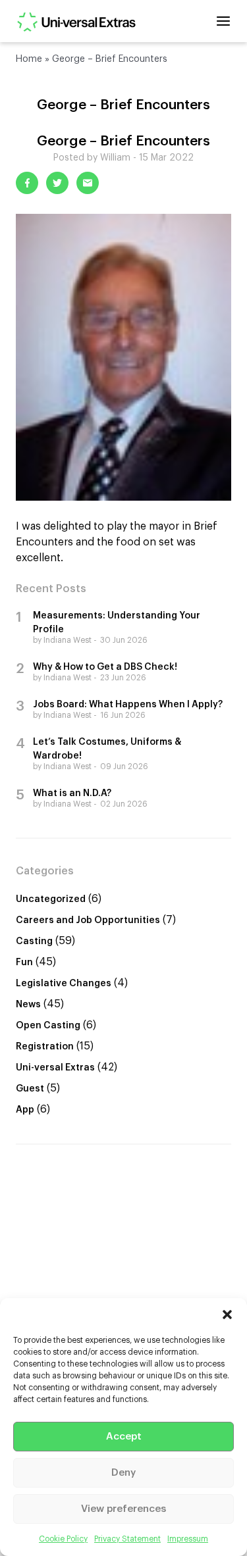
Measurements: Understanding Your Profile (116, 622)
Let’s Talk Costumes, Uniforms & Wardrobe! (107, 749)
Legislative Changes (63, 983)
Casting (34, 941)
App (25, 1110)
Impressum (187, 1539)
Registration (45, 1046)
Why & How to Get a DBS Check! (105, 667)
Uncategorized (51, 899)
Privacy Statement (127, 1539)
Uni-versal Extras (55, 1067)
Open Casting (48, 1025)
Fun (24, 962)
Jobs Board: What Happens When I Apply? (128, 704)
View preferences (123, 1509)
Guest (30, 1088)
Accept (124, 1437)
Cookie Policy (63, 1539)
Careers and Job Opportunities (88, 920)
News (28, 1004)
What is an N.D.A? (72, 793)
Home (29, 59)
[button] (227, 1314)
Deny (123, 1473)
